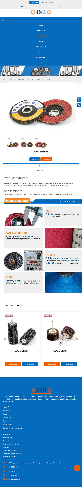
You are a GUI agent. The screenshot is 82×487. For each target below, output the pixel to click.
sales (41, 52)
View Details (30, 364)
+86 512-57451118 (12, 471)
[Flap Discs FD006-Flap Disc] (41, 13)
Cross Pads (7, 441)
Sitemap (6, 428)
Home (41, 25)
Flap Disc (6, 447)
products (41, 36)
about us (41, 30)
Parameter (41, 170)
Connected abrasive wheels (12, 454)
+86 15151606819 (12, 467)
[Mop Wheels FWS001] (21, 330)
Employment (41, 57)
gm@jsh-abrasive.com (13, 479)
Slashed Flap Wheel (10, 450)
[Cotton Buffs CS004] (60, 330)
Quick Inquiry (13, 364)
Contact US (35, 159)
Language (34, 2)
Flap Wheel (7, 434)
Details (41, 166)
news (41, 41)
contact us (41, 46)
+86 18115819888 (12, 475)
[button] (76, 339)
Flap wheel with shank (11, 444)
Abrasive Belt (7, 438)
